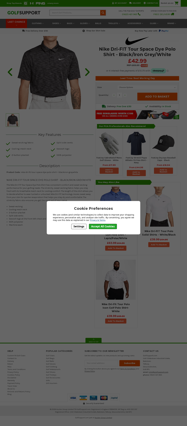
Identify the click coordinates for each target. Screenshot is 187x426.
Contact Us (152, 3)
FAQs (9, 367)
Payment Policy (13, 383)
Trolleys (113, 23)
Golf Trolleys (51, 375)
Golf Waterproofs (53, 369)
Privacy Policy (13, 372)
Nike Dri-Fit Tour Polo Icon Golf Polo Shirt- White (116, 308)
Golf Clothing (51, 367)
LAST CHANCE (16, 21)
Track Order (12, 386)
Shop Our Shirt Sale (95, 30)
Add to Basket (109, 170)
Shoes (55, 23)
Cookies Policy (13, 375)
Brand (171, 23)
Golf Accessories (53, 378)
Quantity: (104, 95)
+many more (52, 3)
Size (99, 87)
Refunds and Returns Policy (18, 391)
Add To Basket (116, 248)
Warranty (11, 380)
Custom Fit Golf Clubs (16, 355)
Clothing (37, 23)
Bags (70, 23)
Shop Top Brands (14, 3)
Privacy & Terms (97, 220)
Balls (98, 23)
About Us (11, 389)
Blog (9, 394)
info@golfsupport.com (158, 372)
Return (10, 364)
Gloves (84, 23)
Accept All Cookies (103, 226)
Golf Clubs (50, 355)
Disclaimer (11, 378)
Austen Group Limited (103, 418)
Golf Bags (50, 358)
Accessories (135, 23)
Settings (78, 226)
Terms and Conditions (16, 369)
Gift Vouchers (51, 383)
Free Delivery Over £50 (37, 31)
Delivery (137, 3)
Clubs (153, 23)
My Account (121, 3)
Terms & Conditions (128, 369)
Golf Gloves (51, 364)
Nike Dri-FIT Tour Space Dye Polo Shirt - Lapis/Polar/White (115, 235)
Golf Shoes (50, 372)
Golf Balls (50, 361)
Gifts (48, 380)
